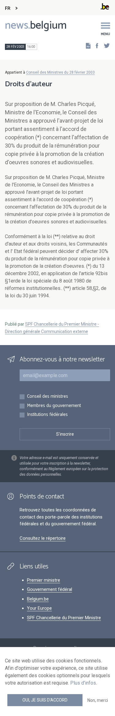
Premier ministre (43, 580)
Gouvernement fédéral (49, 589)
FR (7, 8)
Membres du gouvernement (54, 405)
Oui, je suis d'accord (44, 700)
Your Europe (39, 608)
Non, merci (97, 700)
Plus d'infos (83, 683)
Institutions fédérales (47, 414)
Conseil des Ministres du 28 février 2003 (60, 72)
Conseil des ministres (47, 396)
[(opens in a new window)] (95, 45)
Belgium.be (38, 599)
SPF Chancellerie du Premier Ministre (64, 617)
